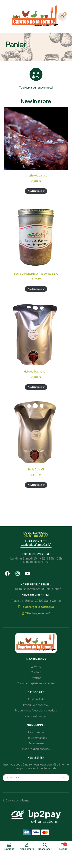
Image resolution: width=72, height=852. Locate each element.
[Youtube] (27, 573)
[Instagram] (17, 573)
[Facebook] (7, 573)
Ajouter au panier (36, 191)
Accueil (10, 51)
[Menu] (8, 16)
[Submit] (62, 777)
